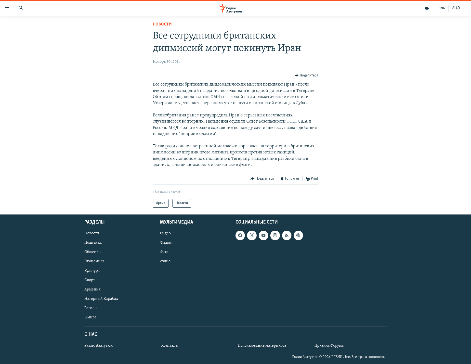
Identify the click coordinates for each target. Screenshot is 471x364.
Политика (93, 243)
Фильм (165, 243)
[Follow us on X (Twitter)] (251, 235)
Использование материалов (262, 346)
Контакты (169, 346)
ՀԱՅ (456, 8)
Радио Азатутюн (98, 346)
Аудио (165, 261)
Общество (93, 252)
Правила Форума (329, 346)
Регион (90, 308)
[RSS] (286, 235)
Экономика (94, 261)
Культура (92, 271)
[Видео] (427, 8)
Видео (165, 233)
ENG (441, 8)
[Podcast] (298, 235)
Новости (162, 24)
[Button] (306, 75)
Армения (92, 289)
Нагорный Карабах (101, 299)
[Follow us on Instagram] (275, 235)
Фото (164, 252)
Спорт (89, 280)
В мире (90, 317)
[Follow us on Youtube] (263, 235)
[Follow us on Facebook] (240, 235)
